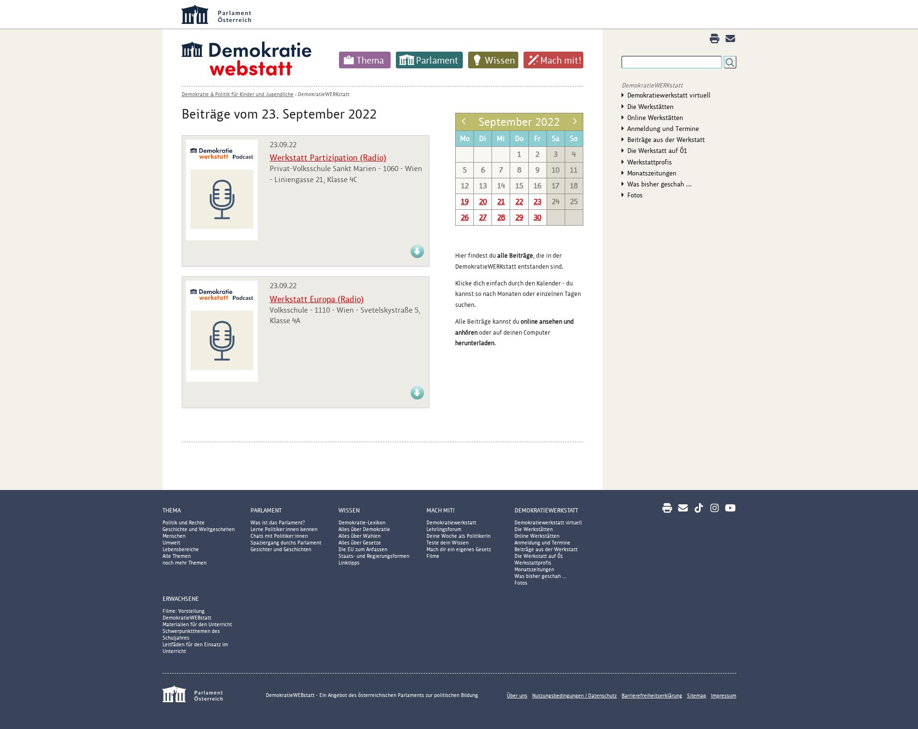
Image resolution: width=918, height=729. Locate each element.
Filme (432, 556)
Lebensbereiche (181, 549)
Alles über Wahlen (360, 536)
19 (465, 201)
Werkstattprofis (649, 162)
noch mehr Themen (185, 563)
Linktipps (349, 563)
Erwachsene (181, 598)
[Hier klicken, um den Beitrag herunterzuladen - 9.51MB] (417, 398)
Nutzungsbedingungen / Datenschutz (574, 695)
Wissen (500, 60)
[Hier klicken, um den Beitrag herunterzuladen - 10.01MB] (417, 256)
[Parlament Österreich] (478, 14)
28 (501, 217)
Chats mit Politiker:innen (279, 536)
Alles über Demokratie (364, 529)
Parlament (437, 60)
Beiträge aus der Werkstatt (666, 139)
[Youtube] (730, 508)
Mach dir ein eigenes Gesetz (458, 549)
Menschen (174, 536)
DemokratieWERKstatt (324, 94)
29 (519, 217)
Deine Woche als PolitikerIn (458, 536)
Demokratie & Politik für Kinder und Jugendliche (238, 94)
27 (483, 217)
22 (519, 201)
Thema (370, 60)
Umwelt (171, 542)
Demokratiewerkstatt (451, 522)
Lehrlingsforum (443, 529)
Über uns (517, 695)
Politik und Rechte (184, 522)
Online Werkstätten (655, 117)
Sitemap (696, 695)
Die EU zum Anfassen (363, 549)
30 (537, 217)
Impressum (723, 695)
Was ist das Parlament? (278, 522)
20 (483, 201)
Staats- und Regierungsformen (374, 556)
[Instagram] (715, 508)
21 (501, 201)
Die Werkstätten (650, 106)
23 (537, 201)
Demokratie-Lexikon (362, 522)
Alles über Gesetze (360, 542)
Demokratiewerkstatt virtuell (668, 95)
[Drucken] (715, 38)
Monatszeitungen (652, 173)
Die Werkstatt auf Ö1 (657, 150)
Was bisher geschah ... (659, 184)
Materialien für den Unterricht (197, 624)
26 (465, 217)
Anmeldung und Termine (663, 128)
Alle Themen (177, 556)
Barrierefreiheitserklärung (652, 695)
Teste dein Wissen (447, 542)
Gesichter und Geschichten (281, 549)
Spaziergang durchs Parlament (286, 542)
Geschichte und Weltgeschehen (199, 529)
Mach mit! (560, 60)
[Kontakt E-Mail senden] (730, 38)
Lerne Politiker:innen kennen (284, 529)
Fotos (635, 195)
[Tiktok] (699, 508)
